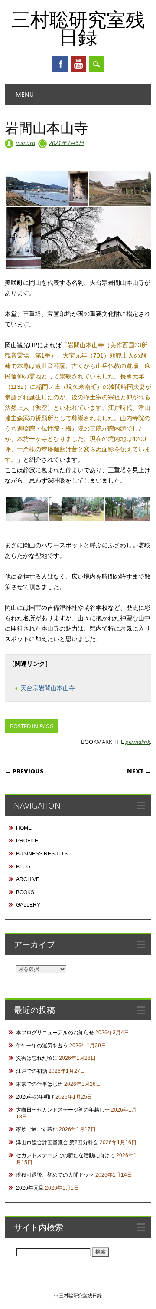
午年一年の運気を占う (42, 1046)
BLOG (46, 726)
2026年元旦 (30, 1188)
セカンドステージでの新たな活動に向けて (65, 1155)
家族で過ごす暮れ (37, 1129)
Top (146, 1297)
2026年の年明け (35, 1097)
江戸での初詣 (31, 1071)
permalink (137, 742)
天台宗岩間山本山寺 (47, 687)
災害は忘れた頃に (37, 1058)
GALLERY (28, 905)
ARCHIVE (27, 879)
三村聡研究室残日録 (78, 27)
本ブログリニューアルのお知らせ (55, 1032)
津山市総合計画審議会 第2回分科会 (57, 1142)
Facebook (60, 64)
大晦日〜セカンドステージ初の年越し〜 (63, 1110)
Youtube (78, 64)
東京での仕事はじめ (39, 1084)
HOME (24, 828)
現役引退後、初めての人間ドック (55, 1175)
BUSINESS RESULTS (42, 854)
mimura (25, 143)
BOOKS (25, 892)
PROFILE (27, 841)
